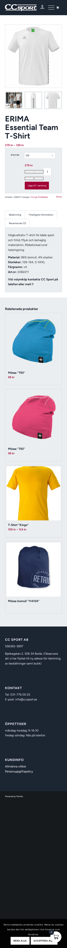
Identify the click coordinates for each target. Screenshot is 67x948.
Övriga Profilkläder (39, 197)
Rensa (59, 197)
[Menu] (49, 7)
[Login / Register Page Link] (40, 7)
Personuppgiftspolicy (19, 771)
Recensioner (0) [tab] (17, 223)
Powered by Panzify (14, 796)
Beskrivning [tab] (15, 214)
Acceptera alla (44, 940)
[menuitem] (40, 7)
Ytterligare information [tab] (41, 214)
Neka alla (20, 940)
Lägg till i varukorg (37, 185)
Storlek (15, 155)
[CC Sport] (28, 7)
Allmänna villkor (15, 766)
